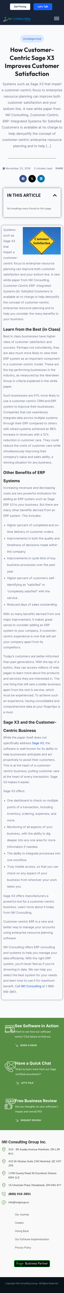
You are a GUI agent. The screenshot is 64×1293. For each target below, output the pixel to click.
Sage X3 (38, 743)
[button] (23, 178)
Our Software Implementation (32, 1239)
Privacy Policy (23, 1247)
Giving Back (22, 1231)
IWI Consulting (31, 986)
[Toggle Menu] (56, 21)
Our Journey (22, 1214)
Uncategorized (32, 38)
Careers (19, 1222)
